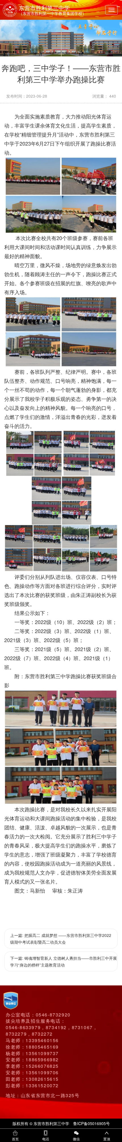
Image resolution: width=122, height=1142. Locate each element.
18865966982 (42, 1059)
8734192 (56, 1027)
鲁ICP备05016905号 (91, 1123)
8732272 (42, 1034)
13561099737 (42, 1053)
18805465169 (42, 1047)
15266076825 (42, 1066)
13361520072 (42, 1085)
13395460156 (42, 1040)
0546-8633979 (23, 1027)
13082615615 (42, 1079)
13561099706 (42, 1072)
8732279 (16, 1034)
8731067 (82, 1027)
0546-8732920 (53, 1014)
